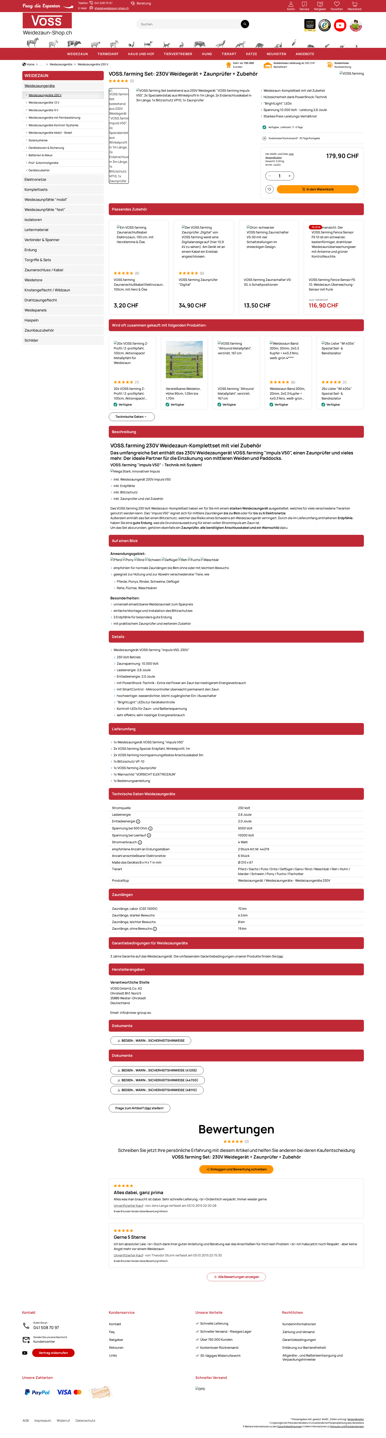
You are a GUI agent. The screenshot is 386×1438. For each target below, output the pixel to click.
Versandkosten (355, 1419)
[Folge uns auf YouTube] (24, 1353)
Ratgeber (116, 1339)
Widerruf (63, 1420)
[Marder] (277, 42)
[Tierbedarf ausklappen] (122, 53)
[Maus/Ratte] (327, 42)
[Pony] (53, 42)
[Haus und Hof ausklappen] (158, 53)
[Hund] (148, 42)
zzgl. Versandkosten (279, 155)
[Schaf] (95, 42)
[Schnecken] (342, 42)
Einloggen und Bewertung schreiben (238, 1169)
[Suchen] (245, 24)
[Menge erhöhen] (289, 176)
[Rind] (74, 42)
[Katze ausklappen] (261, 53)
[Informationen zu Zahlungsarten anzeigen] (69, 1392)
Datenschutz (85, 1420)
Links (113, 1355)
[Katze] (166, 42)
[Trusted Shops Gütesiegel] (324, 26)
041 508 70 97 (46, 1327)
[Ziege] (114, 42)
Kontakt (115, 1324)
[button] (196, 95)
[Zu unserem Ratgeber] (356, 26)
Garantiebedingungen (299, 1339)
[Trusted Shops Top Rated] (310, 26)
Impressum (42, 1420)
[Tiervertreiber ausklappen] (196, 53)
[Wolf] (220, 42)
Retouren (116, 1347)
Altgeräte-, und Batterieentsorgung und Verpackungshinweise (312, 1357)
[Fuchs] (240, 42)
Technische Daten (129, 416)
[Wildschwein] (199, 42)
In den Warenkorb (320, 189)
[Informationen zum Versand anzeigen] (200, 1388)
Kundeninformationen (299, 1324)
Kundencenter (44, 1341)
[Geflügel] (131, 42)
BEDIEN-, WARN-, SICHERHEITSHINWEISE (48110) (159, 1090)
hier (280, 956)
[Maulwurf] (311, 42)
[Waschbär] (259, 42)
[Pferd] (33, 42)
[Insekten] (356, 42)
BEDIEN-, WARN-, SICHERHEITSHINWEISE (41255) (159, 1070)
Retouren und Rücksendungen (347, 1426)
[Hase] (181, 42)
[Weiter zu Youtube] (340, 26)
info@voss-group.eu (130, 1012)
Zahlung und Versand (298, 1332)
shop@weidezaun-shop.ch (111, 8)
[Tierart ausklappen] (240, 53)
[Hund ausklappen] (216, 53)
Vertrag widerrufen (53, 1353)
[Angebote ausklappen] (318, 53)
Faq (112, 1332)
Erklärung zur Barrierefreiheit (304, 1347)
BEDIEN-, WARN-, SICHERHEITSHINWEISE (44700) (160, 1080)
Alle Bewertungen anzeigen (238, 1277)
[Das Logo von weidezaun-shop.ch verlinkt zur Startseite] (79, 24)
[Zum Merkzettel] (269, 189)
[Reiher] (295, 42)
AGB (26, 1420)
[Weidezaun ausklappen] (91, 53)
